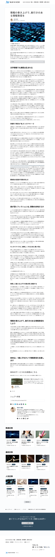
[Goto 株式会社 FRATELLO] (35, 549)
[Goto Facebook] (33, 547)
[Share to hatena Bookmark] (15, 404)
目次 (13, 61)
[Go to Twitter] (19, 418)
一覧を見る (27, 502)
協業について (27, 542)
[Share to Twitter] (13, 404)
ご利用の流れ (36, 2)
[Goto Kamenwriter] (42, 549)
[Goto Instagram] (37, 547)
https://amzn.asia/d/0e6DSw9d (17, 119)
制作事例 (41, 2)
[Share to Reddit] (19, 404)
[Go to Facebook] (17, 418)
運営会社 (7, 542)
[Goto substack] (41, 547)
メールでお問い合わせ (28, 523)
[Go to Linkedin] (23, 418)
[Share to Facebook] (11, 404)
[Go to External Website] (27, 418)
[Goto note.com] (39, 547)
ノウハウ (13, 391)
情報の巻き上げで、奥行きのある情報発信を (37, 509)
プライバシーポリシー (18, 542)
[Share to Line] (21, 404)
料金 (31, 2)
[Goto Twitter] (35, 547)
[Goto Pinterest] (45, 547)
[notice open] (46, 547)
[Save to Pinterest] (23, 404)
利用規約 (12, 542)
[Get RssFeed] (48, 547)
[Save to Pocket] (17, 404)
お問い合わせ (46, 2)
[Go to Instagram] (21, 418)
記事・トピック (17, 509)
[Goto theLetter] (42, 547)
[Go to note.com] (25, 418)
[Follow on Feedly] (25, 404)
